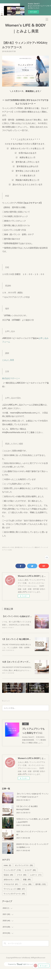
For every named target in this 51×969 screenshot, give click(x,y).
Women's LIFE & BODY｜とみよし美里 (25, 28)
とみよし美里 (8, 359)
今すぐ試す (33, 12)
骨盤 (27, 879)
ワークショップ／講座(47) (31, 547)
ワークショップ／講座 (14, 889)
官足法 (8, 875)
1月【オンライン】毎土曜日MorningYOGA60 (22, 639)
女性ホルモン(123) (8, 547)
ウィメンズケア (12, 870)
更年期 (40, 884)
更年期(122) (19, 547)
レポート (35, 875)
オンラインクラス (24, 865)
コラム (26, 884)
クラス (21, 875)
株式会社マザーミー (11, 378)
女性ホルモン (11, 879)
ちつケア (30, 870)
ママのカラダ (11, 884)
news (7, 865)
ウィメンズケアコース (14, 893)
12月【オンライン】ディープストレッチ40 (21, 661)
